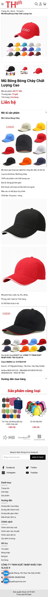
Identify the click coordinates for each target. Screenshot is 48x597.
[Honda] (39, 437)
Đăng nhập (5, 553)
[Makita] (8, 437)
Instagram (11, 472)
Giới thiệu (5, 492)
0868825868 (20, 577)
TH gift (15, 94)
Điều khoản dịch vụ (8, 517)
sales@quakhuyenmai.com (15, 582)
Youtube (34, 472)
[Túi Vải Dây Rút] (36, 407)
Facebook (10, 467)
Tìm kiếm (5, 549)
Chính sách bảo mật (9, 527)
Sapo (29, 594)
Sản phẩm (5, 496)
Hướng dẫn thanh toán (10, 510)
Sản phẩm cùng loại (24, 391)
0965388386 (9, 577)
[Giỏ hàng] (44, 4)
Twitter (33, 467)
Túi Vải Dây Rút (36, 422)
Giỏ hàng (4, 560)
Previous (3, 70)
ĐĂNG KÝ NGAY (38, 457)
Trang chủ (5, 488)
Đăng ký (4, 556)
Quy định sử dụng (8, 538)
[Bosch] (24, 437)
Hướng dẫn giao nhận (9, 513)
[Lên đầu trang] (44, 416)
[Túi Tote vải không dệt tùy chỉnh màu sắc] (12, 407)
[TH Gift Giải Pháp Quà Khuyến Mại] (15, 4)
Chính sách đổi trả (8, 535)
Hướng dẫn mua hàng (10, 506)
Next (44, 70)
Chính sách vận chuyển (10, 531)
